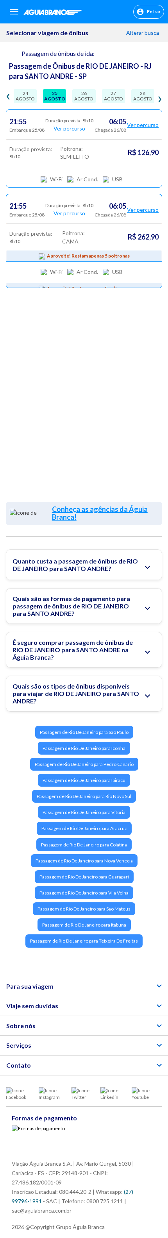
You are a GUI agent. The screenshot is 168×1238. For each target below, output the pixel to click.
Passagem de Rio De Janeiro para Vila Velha (84, 893)
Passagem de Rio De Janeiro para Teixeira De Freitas (84, 941)
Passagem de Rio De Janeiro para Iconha (84, 748)
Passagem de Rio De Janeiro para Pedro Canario (84, 764)
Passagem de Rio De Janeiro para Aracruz (84, 828)
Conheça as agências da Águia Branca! (100, 513)
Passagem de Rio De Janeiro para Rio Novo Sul (84, 796)
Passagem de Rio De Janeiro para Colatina (84, 845)
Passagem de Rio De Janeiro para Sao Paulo (84, 732)
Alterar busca (143, 32)
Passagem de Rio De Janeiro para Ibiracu (84, 780)
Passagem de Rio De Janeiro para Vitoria (84, 812)
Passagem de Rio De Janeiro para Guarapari (84, 877)
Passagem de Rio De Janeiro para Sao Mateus (84, 909)
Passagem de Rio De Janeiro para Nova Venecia (84, 861)
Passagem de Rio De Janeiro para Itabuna (84, 925)
